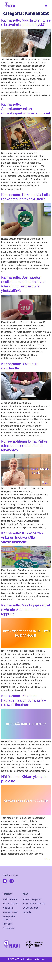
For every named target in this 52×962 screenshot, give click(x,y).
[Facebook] (5, 881)
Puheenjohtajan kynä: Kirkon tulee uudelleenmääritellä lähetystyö (24, 445)
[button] (46, 6)
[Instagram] (11, 881)
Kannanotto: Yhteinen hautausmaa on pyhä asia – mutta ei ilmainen (24, 700)
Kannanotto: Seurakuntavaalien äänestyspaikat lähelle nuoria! (25, 108)
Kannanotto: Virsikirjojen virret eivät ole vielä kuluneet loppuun (25, 609)
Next (47, 859)
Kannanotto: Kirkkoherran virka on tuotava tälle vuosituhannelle (22, 537)
